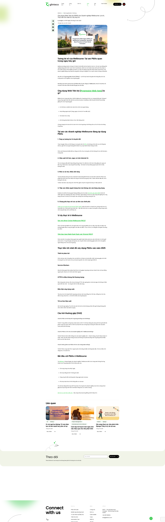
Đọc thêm (49, 431)
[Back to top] (151, 518)
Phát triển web (74, 509)
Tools (91, 517)
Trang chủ (62, 4)
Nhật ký (88, 4)
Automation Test (75, 519)
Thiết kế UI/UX (74, 517)
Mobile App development (77, 512)
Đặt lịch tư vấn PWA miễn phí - (65, 393)
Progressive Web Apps (91, 91)
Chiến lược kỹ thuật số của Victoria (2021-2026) (70, 206)
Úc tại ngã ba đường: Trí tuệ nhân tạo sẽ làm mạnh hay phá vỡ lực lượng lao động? (57, 426)
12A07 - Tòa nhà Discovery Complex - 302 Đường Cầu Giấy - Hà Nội (110, 511)
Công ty (70, 4)
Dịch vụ (92, 512)
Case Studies (104, 3)
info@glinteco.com (107, 517)
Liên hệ (95, 4)
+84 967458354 (106, 515)
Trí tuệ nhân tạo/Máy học (77, 514)
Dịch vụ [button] (79, 3)
